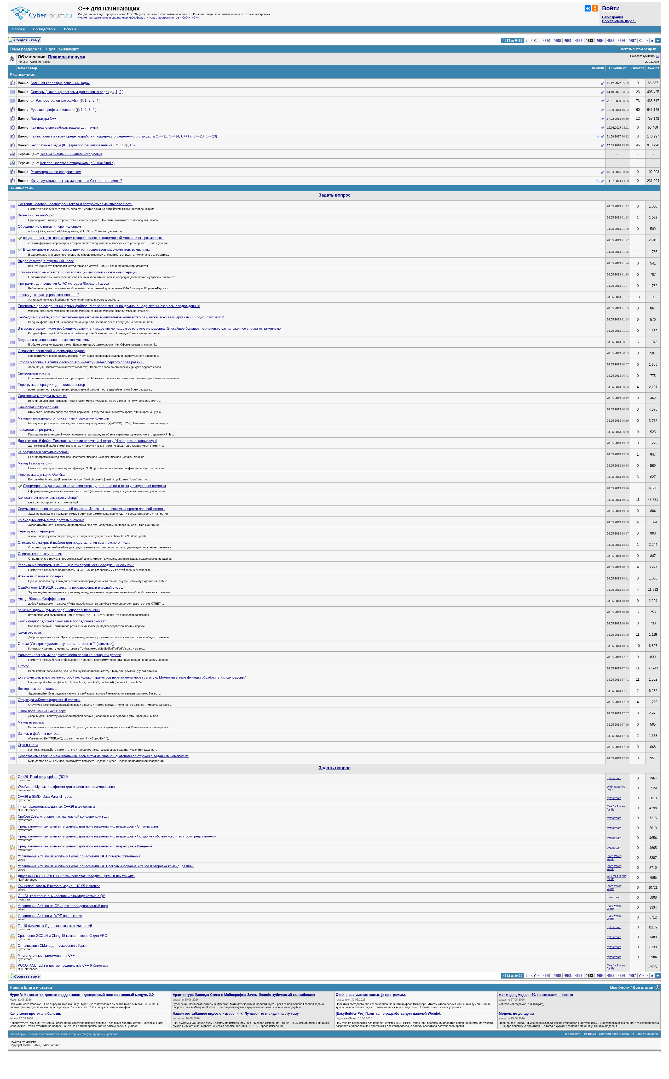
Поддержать (572, 1033)
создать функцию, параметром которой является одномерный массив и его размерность (93, 238)
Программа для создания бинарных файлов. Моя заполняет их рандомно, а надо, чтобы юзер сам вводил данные (109, 306)
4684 (600, 41)
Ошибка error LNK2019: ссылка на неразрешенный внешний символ (71, 587)
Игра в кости (28, 745)
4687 (632, 41)
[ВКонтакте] (588, 8)
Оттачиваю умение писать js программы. (371, 995)
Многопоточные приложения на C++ (46, 955)
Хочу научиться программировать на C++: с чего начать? (76, 181)
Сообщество (43, 29)
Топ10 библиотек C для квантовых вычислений (55, 926)
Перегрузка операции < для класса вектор (51, 385)
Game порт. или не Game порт (42, 711)
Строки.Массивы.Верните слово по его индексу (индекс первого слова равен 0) (81, 362)
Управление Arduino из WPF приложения (50, 916)
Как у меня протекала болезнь (35, 1013)
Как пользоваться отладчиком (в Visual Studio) (77, 163)
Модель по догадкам (516, 1013)
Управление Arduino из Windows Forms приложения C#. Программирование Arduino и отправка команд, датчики (106, 866)
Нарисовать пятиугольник (38, 407)
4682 (578, 41)
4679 (546, 41)
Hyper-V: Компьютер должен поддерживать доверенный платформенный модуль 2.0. (82, 995)
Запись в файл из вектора (38, 734)
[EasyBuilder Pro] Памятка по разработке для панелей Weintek (388, 1013)
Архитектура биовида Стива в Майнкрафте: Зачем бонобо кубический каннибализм (244, 995)
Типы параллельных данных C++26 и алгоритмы (56, 806)
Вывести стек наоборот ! (37, 215)
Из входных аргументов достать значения (51, 520)
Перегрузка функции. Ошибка (41, 475)
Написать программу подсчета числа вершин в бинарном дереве (69, 655)
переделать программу (36, 430)
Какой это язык (30, 632)
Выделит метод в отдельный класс (46, 261)
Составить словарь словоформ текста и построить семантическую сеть (75, 204)
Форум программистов (164, 17)
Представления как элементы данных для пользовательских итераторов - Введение (85, 846)
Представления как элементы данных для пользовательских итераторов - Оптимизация (88, 826)
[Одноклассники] (595, 8)
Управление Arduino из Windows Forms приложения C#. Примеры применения (79, 856)
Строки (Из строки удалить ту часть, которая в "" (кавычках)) (66, 644)
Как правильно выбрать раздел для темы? (64, 127)
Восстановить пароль (619, 21)
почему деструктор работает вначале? (48, 295)
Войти (611, 8)
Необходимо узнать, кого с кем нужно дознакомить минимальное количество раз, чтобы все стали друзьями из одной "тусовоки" (121, 317)
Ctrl (535, 41)
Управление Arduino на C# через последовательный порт (63, 906)
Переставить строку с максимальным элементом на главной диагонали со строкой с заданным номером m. (103, 756)
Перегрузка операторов (36, 531)
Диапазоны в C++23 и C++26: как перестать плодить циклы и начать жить (76, 876)
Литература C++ (43, 118)
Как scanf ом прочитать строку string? (48, 498)
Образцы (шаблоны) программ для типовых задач (70, 92)
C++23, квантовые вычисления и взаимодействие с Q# (61, 896)
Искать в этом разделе (639, 49)
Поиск (68, 29)
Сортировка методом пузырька (42, 396)
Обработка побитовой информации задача (51, 351)
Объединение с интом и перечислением (49, 226)
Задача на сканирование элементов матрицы (53, 340)
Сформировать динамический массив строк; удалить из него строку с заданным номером (94, 486)
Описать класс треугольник (40, 554)
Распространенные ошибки (57, 100)
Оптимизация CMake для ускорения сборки (52, 946)
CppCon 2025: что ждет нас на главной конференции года (63, 816)
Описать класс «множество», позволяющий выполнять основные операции (77, 272)
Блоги (17, 29)
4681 (568, 41)
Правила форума (66, 56)
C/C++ (186, 17)
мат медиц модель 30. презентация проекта (536, 995)
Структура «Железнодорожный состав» (49, 700)
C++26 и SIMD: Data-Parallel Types (45, 797)
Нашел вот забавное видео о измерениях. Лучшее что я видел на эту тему (236, 1013)
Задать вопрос (334, 195)
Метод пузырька (31, 722)
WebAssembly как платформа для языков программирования (66, 787)
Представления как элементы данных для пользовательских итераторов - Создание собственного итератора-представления (117, 836)
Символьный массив (34, 373)
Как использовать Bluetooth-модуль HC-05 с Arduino (59, 886)
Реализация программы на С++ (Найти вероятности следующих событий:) (76, 565)
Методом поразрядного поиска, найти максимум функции (63, 418)
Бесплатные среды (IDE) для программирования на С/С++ (77, 145)
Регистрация (612, 17)
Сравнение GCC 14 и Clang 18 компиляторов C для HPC (62, 936)
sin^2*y (23, 666)
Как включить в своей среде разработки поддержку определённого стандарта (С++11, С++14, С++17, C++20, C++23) (124, 136)
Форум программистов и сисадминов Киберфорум (112, 17)
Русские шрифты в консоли (52, 110)
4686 (621, 41)
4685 (610, 41)
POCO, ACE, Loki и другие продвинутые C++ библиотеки (63, 965)
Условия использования (616, 1033)
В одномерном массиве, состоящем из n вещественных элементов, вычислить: (86, 249)
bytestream (614, 778)
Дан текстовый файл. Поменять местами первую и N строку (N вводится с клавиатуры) (87, 441)
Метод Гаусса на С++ (35, 463)
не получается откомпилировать (43, 452)
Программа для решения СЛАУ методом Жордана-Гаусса (63, 283)
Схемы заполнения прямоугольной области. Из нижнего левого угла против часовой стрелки (91, 509)
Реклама (590, 1033)
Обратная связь (648, 1033)
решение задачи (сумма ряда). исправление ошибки (59, 610)
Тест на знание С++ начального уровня (71, 154)
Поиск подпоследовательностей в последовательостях (62, 621)
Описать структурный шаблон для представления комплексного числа (74, 542)
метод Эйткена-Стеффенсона (41, 599)
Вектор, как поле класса (37, 689)
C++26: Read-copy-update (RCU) (43, 777)
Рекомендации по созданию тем (56, 172)
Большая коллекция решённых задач (60, 83)
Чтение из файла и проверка (40, 576)
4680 (557, 41)
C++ (196, 17)
